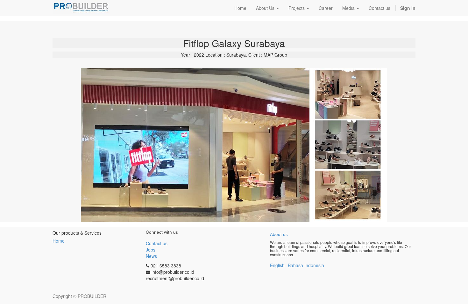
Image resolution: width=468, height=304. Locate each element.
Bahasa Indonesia (306, 265)
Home (59, 241)
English (277, 265)
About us (279, 234)
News (151, 256)
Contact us (156, 243)
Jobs (150, 249)
